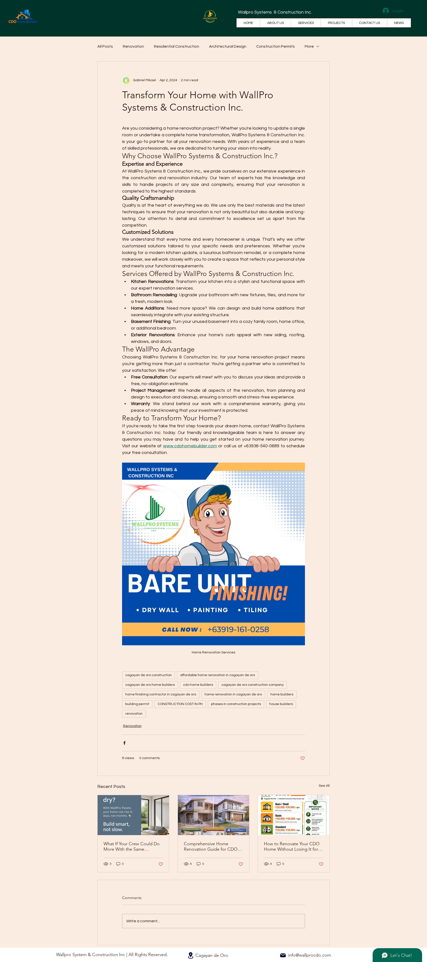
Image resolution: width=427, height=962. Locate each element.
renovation (134, 713)
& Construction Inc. (292, 12)
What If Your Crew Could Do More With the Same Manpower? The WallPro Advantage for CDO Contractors (132, 846)
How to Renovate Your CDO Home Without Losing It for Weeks (292, 846)
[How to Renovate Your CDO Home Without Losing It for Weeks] (293, 815)
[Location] (190, 955)
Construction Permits (275, 46)
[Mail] (283, 955)
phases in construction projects (236, 704)
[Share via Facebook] (124, 743)
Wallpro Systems (255, 12)
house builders (281, 704)
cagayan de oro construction (148, 675)
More (309, 46)
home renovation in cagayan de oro (233, 694)
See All (324, 785)
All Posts (105, 46)
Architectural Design (227, 46)
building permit (137, 704)
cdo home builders (198, 685)
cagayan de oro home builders (150, 685)
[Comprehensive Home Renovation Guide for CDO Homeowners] (213, 815)
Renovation (133, 46)
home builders (281, 694)
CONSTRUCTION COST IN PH (180, 704)
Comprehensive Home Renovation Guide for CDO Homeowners (210, 846)
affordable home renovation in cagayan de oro (217, 675)
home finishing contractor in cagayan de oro (160, 694)
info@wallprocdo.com (309, 955)
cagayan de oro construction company (252, 685)
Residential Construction (176, 46)
